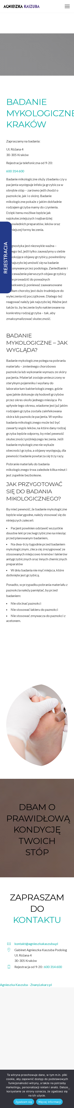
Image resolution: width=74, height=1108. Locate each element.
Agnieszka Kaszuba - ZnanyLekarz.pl (26, 985)
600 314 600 (15, 171)
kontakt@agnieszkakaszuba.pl (36, 944)
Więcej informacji (49, 1101)
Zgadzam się (23, 1101)
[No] (69, 1089)
